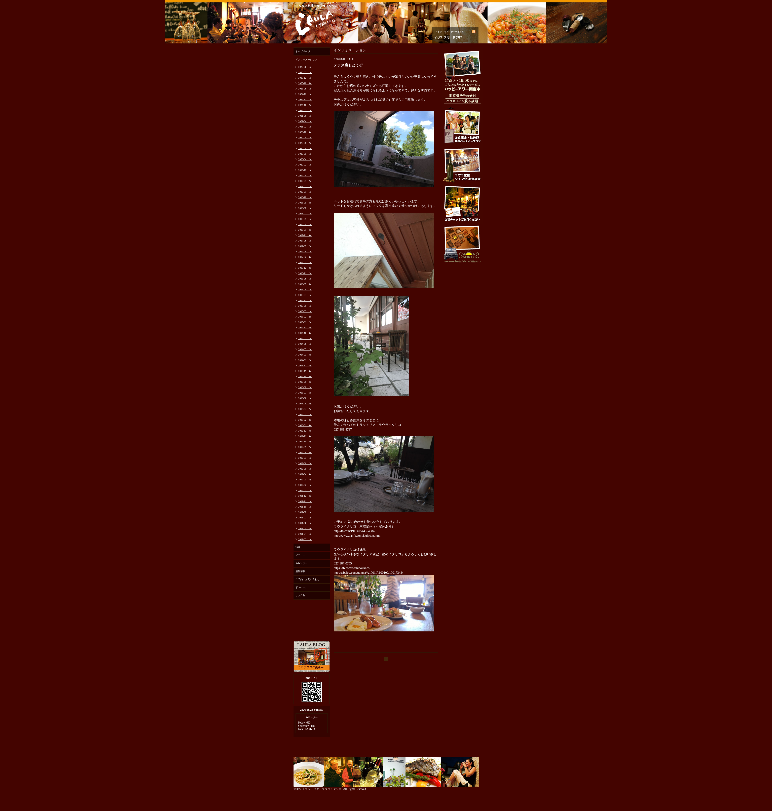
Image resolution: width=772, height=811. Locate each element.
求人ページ (302, 587)
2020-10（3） (305, 132)
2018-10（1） (305, 197)
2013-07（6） (305, 393)
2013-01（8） (305, 425)
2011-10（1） (305, 507)
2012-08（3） (305, 452)
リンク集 (300, 595)
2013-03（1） (305, 414)
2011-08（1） (305, 512)
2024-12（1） (305, 94)
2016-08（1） (305, 279)
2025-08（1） (305, 88)
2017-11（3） (305, 235)
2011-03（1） (305, 539)
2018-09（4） (305, 202)
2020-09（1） (305, 137)
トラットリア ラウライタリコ (322, 788)
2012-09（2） (305, 447)
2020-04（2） (305, 159)
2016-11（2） (305, 273)
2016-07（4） (305, 284)
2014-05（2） (305, 349)
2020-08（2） (305, 143)
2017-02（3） (305, 257)
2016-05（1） (305, 289)
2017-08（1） (305, 240)
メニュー (300, 555)
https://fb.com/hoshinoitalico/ (352, 568)
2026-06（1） (305, 67)
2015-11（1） (305, 300)
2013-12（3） (305, 365)
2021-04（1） (305, 121)
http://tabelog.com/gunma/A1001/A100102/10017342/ (368, 572)
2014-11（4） (305, 327)
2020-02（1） (305, 164)
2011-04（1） (305, 534)
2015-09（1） (305, 306)
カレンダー (302, 563)
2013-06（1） (305, 398)
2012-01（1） (305, 490)
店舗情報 (300, 571)
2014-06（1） (305, 344)
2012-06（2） (305, 463)
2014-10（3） (305, 333)
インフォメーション (306, 59)
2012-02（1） (305, 485)
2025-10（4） (305, 83)
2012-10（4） (305, 441)
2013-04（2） (305, 409)
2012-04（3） (305, 474)
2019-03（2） (305, 181)
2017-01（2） (305, 262)
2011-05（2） (305, 528)
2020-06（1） (305, 148)
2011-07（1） (305, 517)
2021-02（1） (305, 126)
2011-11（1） (305, 501)
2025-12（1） (305, 78)
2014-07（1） (305, 338)
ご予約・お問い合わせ (308, 579)
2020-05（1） (305, 154)
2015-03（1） (305, 311)
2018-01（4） (305, 230)
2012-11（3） (305, 436)
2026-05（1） (305, 72)
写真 (298, 547)
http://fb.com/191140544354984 (354, 531)
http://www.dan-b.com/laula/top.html (357, 535)
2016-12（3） (305, 268)
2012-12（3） (305, 431)
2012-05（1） (305, 469)
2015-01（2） (305, 322)
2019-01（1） (305, 192)
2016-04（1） (305, 295)
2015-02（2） (305, 317)
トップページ (303, 51)
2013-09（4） (305, 382)
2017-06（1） (305, 251)
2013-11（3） (305, 371)
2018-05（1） (305, 219)
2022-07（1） (305, 110)
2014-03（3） (305, 355)
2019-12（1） (305, 170)
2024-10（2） (305, 105)
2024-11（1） (305, 99)
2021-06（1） (305, 116)
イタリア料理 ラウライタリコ (317, 5)
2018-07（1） (305, 213)
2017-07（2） (305, 246)
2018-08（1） (305, 208)
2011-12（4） (305, 496)
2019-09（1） (305, 175)
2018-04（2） (305, 224)
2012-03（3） (305, 479)
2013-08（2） (305, 387)
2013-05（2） (305, 403)
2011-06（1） (305, 523)
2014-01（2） (305, 360)
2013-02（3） (305, 420)
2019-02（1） (305, 186)
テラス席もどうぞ (348, 65)
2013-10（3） (305, 376)
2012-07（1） (305, 458)
